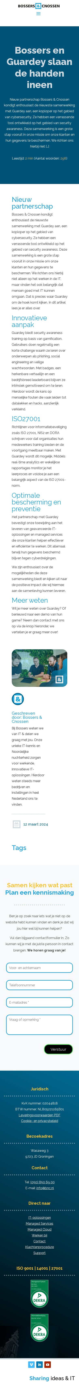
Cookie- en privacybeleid (39, 1121)
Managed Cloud (39, 1229)
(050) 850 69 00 (42, 1182)
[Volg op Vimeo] (31, 1364)
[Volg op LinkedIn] (39, 1364)
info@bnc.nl (45, 1188)
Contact (39, 1241)
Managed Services (39, 1223)
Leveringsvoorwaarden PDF (39, 1115)
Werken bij (39, 1235)
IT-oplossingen (39, 1218)
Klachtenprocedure (39, 1247)
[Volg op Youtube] (47, 1364)
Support (39, 1253)
